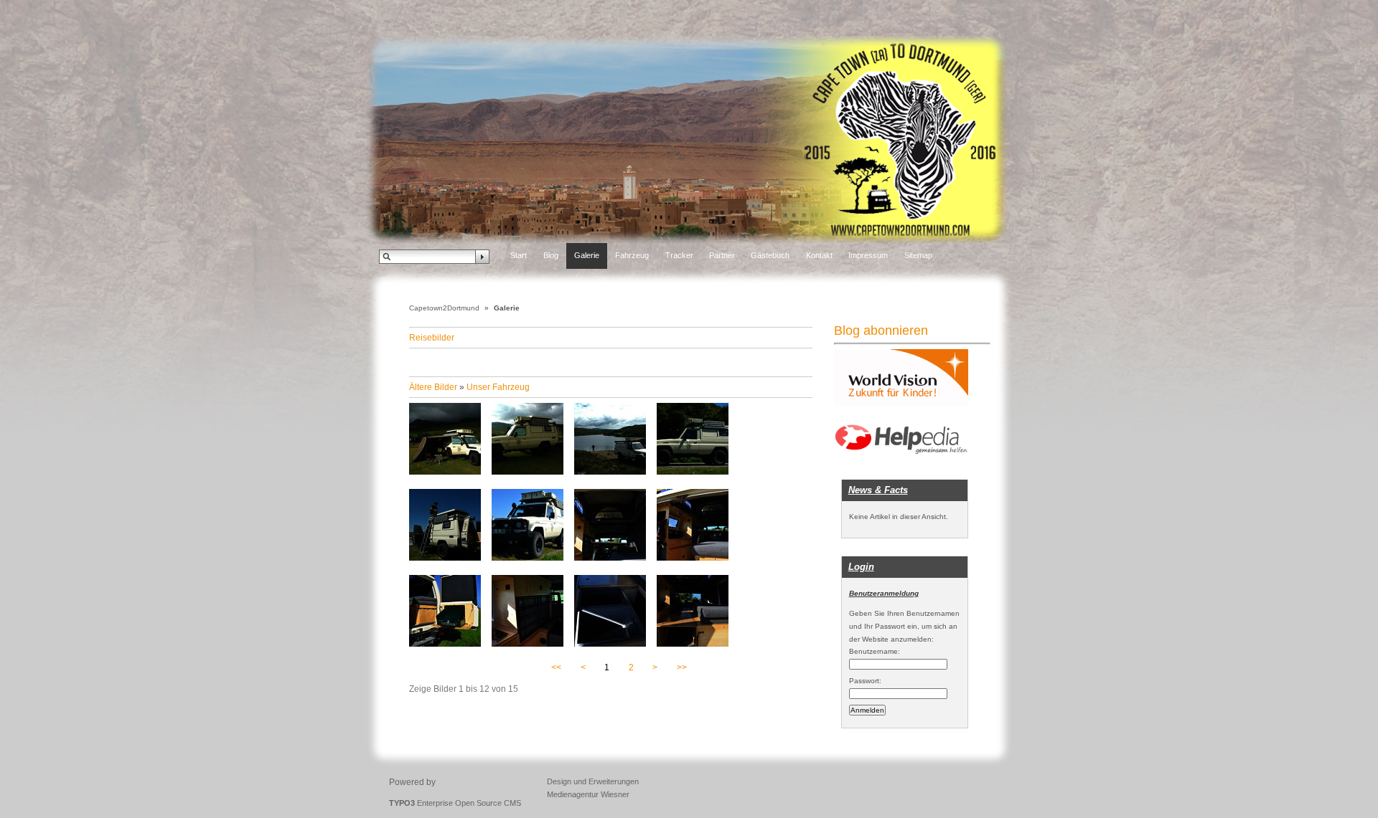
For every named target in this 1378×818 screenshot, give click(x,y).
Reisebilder (431, 337)
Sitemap (918, 255)
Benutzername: (874, 651)
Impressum (868, 255)
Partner (722, 255)
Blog (550, 255)
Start (518, 255)
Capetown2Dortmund (444, 308)
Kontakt (819, 255)
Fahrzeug (632, 255)
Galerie (586, 255)
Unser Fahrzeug (498, 386)
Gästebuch (770, 255)
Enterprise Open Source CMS (455, 803)
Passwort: (865, 681)
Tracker (679, 255)
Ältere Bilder (433, 386)
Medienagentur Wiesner (588, 794)
